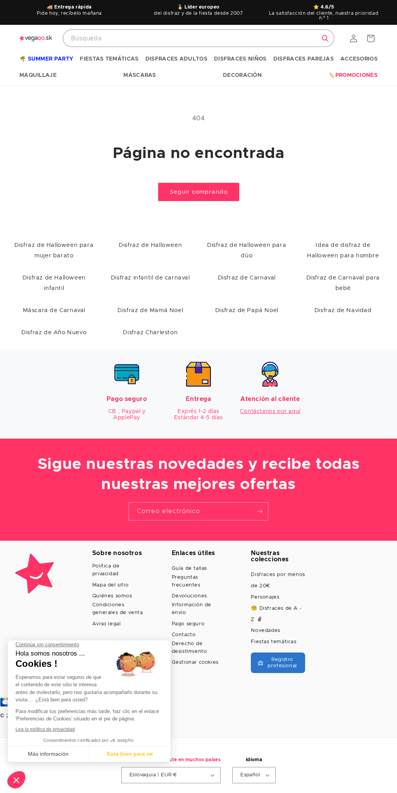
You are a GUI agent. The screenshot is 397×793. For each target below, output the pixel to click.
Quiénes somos (112, 596)
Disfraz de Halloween (150, 245)
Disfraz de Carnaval (247, 278)
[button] (46, 59)
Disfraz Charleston (150, 332)
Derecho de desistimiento (189, 647)
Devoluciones (189, 596)
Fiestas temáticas (273, 641)
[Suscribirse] (259, 511)
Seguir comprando (199, 192)
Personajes (265, 597)
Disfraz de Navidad (343, 310)
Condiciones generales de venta (117, 608)
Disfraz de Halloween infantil (54, 283)
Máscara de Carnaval (54, 310)
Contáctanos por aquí (270, 411)
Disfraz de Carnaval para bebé (343, 283)
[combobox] (198, 38)
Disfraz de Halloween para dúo (246, 250)
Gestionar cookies (195, 662)
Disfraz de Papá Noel (246, 310)
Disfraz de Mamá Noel (150, 310)
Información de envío (191, 608)
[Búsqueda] (325, 38)
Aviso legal (106, 623)
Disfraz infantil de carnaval (150, 278)
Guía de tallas (189, 568)
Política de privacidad (106, 570)
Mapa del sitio (110, 585)
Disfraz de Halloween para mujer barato (53, 250)
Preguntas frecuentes (186, 581)
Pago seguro (188, 623)
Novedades (265, 630)
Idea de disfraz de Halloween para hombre (343, 250)
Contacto (184, 634)
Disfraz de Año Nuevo (53, 332)
